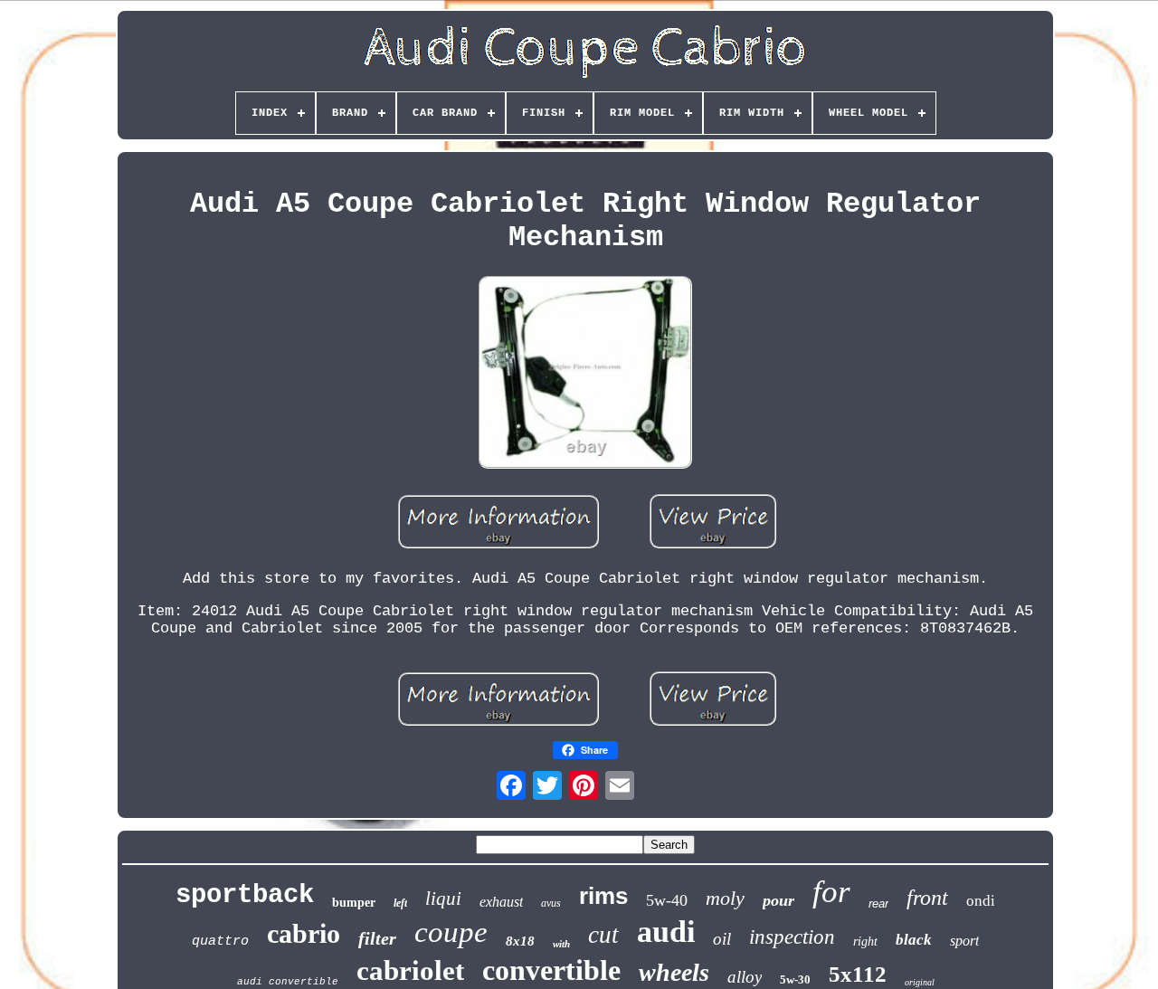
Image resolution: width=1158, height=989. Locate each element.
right (865, 941)
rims (603, 895)
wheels (674, 972)
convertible (551, 970)
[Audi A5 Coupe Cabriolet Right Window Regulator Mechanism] (585, 374)
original (920, 982)
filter (377, 938)
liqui (443, 898)
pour (778, 900)
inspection (792, 937)
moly (725, 898)
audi (666, 931)
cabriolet (410, 970)
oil (722, 938)
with (561, 943)
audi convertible (287, 981)
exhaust (501, 901)
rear (878, 903)
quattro (220, 941)
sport (964, 940)
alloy (744, 976)
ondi (980, 900)
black (914, 939)
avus (551, 903)
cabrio (303, 933)
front (927, 897)
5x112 (858, 974)
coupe (451, 932)
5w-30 (795, 979)
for (831, 891)
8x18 (520, 941)
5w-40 (667, 900)
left (400, 903)
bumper (353, 902)
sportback (245, 895)
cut (603, 934)
